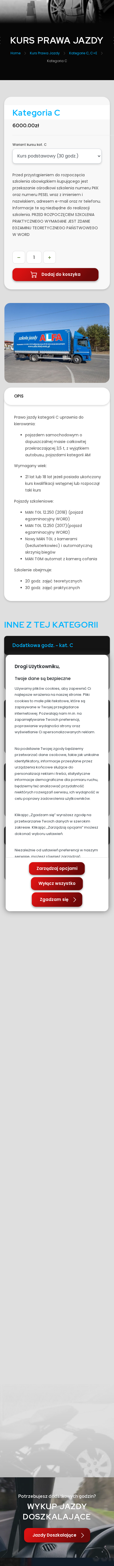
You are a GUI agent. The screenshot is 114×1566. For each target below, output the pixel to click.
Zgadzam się (54, 899)
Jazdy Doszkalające (54, 1535)
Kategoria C (57, 60)
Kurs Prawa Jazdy (45, 53)
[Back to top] (104, 1556)
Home (15, 53)
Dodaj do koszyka (61, 274)
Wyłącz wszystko (57, 883)
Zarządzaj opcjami (57, 868)
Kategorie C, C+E (83, 53)
